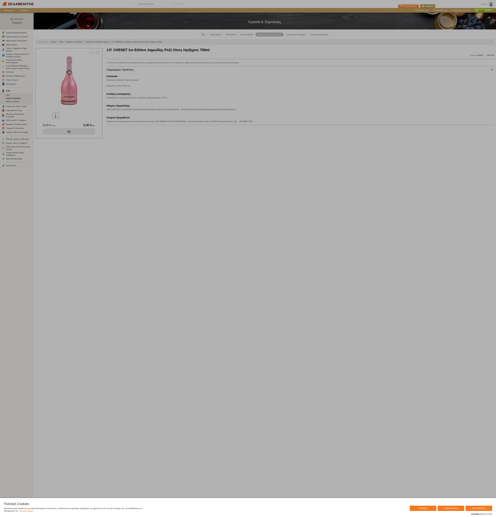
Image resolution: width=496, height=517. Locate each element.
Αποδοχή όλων (479, 508)
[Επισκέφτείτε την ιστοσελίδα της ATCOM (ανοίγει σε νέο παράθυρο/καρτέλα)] (481, 514)
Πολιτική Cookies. (26, 511)
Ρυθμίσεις (423, 508)
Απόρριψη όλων (451, 508)
